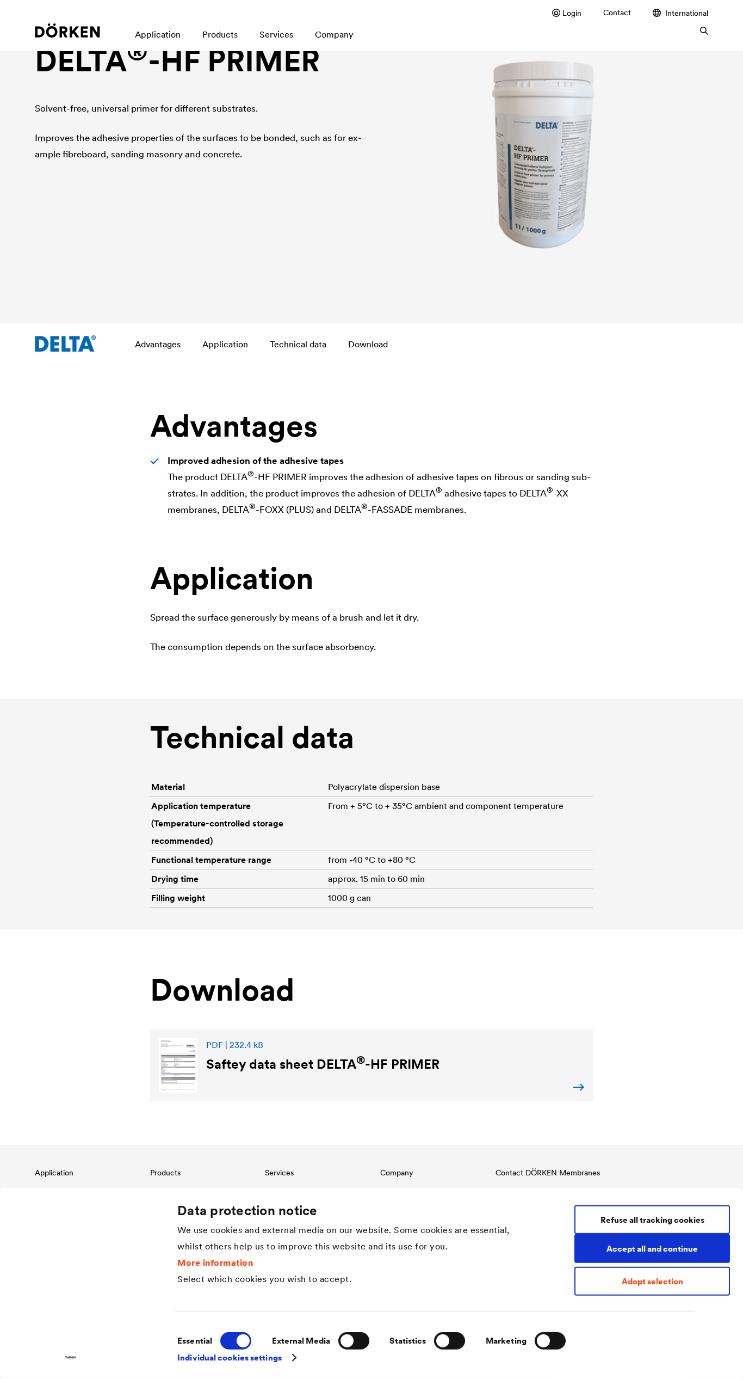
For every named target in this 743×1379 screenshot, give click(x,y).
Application (225, 344)
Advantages (158, 344)
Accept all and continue (652, 1248)
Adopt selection (652, 1281)
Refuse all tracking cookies (652, 1219)
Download (368, 344)
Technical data (298, 344)
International (686, 13)
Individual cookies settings (229, 1357)
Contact (617, 12)
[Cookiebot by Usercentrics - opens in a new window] (70, 1358)
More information (215, 1262)
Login (571, 13)
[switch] (353, 1341)
